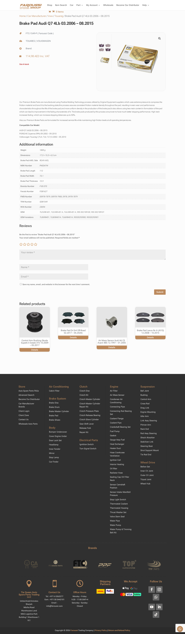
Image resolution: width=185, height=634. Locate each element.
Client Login (24, 411)
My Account (92, 5)
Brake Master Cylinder (59, 411)
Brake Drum (54, 407)
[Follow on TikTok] (156, 614)
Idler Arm (144, 416)
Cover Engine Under (58, 436)
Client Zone (24, 415)
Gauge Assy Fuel (117, 440)
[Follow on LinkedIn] (159, 607)
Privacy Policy (101, 630)
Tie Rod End (145, 454)
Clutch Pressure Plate (89, 411)
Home (22, 16)
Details (34, 350)
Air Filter (114, 391)
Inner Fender (54, 449)
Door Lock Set (55, 440)
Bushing (144, 395)
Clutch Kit (83, 395)
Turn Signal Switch (87, 448)
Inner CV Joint (146, 471)
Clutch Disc (84, 391)
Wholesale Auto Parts (28, 424)
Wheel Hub (145, 483)
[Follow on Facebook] (151, 589)
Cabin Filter (54, 391)
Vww (50, 16)
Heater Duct (115, 448)
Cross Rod (145, 403)
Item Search (61, 5)
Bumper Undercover (58, 432)
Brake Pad (53, 415)
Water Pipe (115, 521)
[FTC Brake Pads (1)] (137, 60)
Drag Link (144, 408)
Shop (49, 5)
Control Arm (145, 399)
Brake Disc (54, 403)
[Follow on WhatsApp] (156, 597)
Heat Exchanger (117, 444)
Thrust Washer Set (118, 512)
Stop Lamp (54, 457)
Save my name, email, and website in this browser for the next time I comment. (56, 284)
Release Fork (85, 428)
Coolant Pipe (115, 423)
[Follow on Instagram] (159, 589)
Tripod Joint (145, 479)
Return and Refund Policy (119, 630)
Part (78, 5)
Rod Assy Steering (148, 433)
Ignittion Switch (86, 444)
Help (144, 5)
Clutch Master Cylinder (89, 399)
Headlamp (54, 444)
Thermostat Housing (119, 508)
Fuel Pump (115, 431)
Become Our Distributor (127, 5)
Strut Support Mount (149, 450)
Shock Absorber (147, 437)
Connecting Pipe (117, 406)
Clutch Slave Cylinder (89, 419)
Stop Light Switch (118, 499)
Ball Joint (144, 391)
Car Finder (53, 462)
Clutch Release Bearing (89, 415)
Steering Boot (146, 446)
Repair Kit (83, 432)
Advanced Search (26, 395)
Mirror (51, 453)
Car (71, 5)
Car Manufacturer (36, 16)
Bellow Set (145, 466)
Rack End (144, 429)
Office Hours (79, 592)
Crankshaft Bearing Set (120, 427)
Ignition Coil (115, 460)
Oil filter (113, 468)
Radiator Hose (116, 473)
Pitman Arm (145, 425)
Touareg (59, 16)
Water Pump (115, 525)
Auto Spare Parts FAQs (29, 391)
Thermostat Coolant (119, 504)
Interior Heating (117, 464)
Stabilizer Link (146, 442)
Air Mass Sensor (117, 395)
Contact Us (23, 419)
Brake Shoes (54, 420)
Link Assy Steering (148, 420)
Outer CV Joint (147, 475)
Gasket (113, 435)
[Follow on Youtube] (151, 607)
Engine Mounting (148, 412)
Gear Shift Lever (86, 424)
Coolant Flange (117, 418)
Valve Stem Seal (117, 516)
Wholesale (108, 5)
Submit (159, 292)
